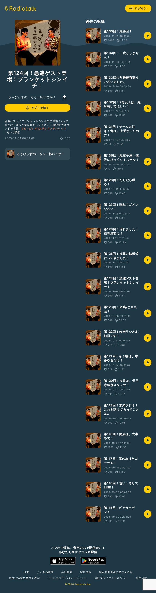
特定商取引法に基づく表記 (116, 572)
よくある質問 (45, 572)
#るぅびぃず (29, 128)
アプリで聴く (40, 107)
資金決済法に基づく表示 (24, 577)
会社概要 (66, 572)
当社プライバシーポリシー (111, 577)
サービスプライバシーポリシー (67, 577)
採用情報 (85, 572)
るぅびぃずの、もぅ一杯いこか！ (32, 97)
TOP (26, 572)
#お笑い (42, 128)
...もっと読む (12, 132)
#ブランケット (57, 128)
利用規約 (141, 577)
